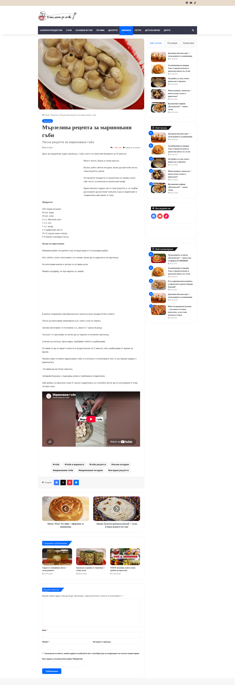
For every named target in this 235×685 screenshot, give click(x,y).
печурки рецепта (119, 470)
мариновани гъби (63, 470)
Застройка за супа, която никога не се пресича (178, 80)
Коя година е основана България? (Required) (62, 659)
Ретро (138, 30)
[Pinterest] (69, 482)
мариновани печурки (91, 470)
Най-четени (156, 43)
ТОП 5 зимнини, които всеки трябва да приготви (122, 569)
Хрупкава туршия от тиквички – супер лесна (90, 569)
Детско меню (152, 30)
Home (46, 115)
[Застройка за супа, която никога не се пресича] (158, 82)
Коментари (188, 43)
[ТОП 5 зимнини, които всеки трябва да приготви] (125, 556)
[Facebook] (56, 482)
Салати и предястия (51, 30)
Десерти (113, 30)
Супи (69, 30)
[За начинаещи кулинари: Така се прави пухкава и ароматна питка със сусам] (158, 69)
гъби (56, 464)
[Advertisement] (144, 14)
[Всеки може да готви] (57, 16)
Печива (100, 30)
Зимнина (126, 30)
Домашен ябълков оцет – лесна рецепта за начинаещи (180, 54)
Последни (172, 43)
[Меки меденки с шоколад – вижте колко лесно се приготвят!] (158, 94)
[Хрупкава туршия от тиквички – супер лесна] (91, 556)
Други (167, 30)
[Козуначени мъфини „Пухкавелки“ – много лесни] (158, 107)
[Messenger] (76, 482)
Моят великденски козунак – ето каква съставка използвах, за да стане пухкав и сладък (179, 310)
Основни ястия (83, 30)
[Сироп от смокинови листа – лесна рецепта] (57, 556)
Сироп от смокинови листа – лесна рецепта (54, 569)
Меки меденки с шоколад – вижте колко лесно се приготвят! (179, 93)
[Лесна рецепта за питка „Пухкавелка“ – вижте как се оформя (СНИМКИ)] (158, 258)
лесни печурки (121, 464)
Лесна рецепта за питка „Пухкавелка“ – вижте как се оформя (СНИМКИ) (179, 258)
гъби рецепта (98, 464)
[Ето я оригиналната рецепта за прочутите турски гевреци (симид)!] (158, 285)
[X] (63, 482)
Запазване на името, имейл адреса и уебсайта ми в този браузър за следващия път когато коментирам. (92, 653)
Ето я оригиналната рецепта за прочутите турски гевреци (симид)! (180, 284)
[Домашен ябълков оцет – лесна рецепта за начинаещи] (158, 57)
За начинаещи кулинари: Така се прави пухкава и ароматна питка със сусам (179, 68)
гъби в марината (75, 464)
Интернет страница (102, 642)
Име (44, 630)
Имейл (46, 642)
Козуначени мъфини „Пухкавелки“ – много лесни (178, 106)
